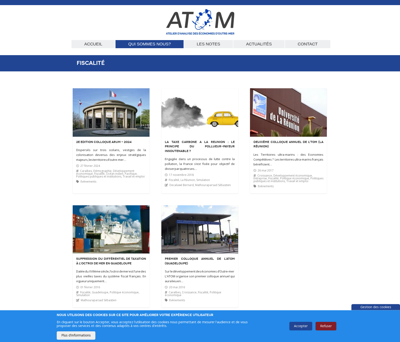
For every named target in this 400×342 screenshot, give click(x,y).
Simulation (203, 180)
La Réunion (188, 180)
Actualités (259, 44)
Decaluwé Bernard (181, 185)
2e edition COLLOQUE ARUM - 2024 (103, 142)
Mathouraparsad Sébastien (213, 185)
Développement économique (292, 175)
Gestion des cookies (375, 307)
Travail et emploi (134, 176)
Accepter (301, 326)
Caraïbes (86, 171)
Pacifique (131, 174)
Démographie (102, 171)
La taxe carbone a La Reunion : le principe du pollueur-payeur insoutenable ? (200, 146)
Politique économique (294, 178)
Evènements (88, 182)
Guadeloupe (100, 292)
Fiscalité (99, 174)
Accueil (93, 44)
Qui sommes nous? (149, 44)
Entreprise (260, 178)
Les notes (208, 44)
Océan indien (114, 174)
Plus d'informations (76, 335)
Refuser (326, 326)
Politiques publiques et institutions (98, 176)
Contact (308, 44)
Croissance (264, 175)
